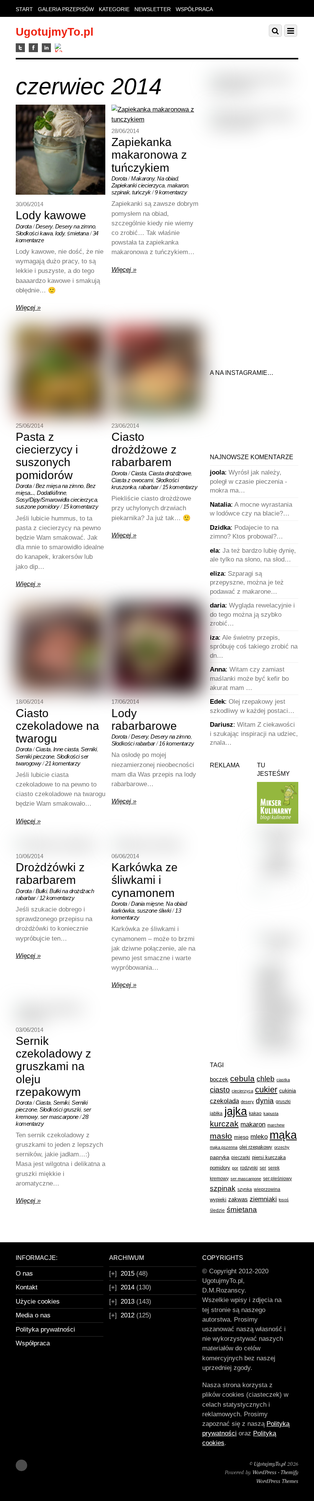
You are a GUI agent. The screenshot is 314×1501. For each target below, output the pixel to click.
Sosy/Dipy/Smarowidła (42, 499)
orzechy (281, 1147)
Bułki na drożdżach (71, 891)
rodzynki (249, 1168)
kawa (46, 233)
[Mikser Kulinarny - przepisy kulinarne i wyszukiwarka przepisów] (277, 821)
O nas (24, 1273)
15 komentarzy (80, 506)
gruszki (72, 1109)
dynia (265, 1101)
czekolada (224, 1101)
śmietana (77, 233)
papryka (219, 1157)
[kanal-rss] (59, 48)
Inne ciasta (65, 749)
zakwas (238, 1199)
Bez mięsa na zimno (59, 486)
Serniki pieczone (35, 756)
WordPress (264, 1472)
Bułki (41, 891)
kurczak (224, 1123)
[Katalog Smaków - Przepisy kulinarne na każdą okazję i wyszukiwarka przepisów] (277, 1025)
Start (24, 9)
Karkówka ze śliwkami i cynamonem (144, 880)
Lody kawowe (51, 215)
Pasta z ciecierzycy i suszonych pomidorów (47, 455)
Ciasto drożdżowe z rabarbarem (144, 449)
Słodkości (27, 233)
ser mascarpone (59, 1116)
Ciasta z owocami (132, 480)
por (235, 1168)
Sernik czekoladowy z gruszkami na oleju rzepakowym (53, 1066)
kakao (255, 1113)
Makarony (142, 178)
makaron (177, 185)
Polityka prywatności (45, 1329)
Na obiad (167, 178)
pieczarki (240, 1157)
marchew (276, 1125)
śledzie (217, 1210)
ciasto (220, 1090)
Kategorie (114, 9)
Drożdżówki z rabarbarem (50, 873)
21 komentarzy (62, 763)
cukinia (287, 1090)
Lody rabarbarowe (144, 719)
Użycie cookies (38, 1301)
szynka (244, 1189)
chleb (266, 1079)
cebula (242, 1078)
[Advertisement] (262, 195)
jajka (235, 1111)
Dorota (23, 226)
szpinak (120, 192)
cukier (266, 1089)
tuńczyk (141, 192)
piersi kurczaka (269, 1157)
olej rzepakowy (255, 1147)
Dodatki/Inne (51, 492)
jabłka (216, 1113)
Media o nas (33, 1315)
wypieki (218, 1199)
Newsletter (152, 9)
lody (59, 233)
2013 (127, 1301)
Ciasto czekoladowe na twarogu (57, 726)
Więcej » (28, 307)
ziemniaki (263, 1199)
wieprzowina (267, 1189)
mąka (283, 1134)
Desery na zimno (75, 226)
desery (247, 1101)
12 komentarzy (57, 898)
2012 (127, 1315)
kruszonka (123, 487)
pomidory (220, 1168)
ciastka (283, 1079)
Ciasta (138, 473)
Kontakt (27, 1287)
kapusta (270, 1113)
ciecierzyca (151, 185)
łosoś (284, 1199)
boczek (219, 1079)
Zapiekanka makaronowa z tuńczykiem (149, 155)
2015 (127, 1273)
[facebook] (33, 48)
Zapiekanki (124, 185)
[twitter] (20, 48)
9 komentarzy (171, 192)
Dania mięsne (147, 903)
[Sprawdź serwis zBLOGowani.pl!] (277, 948)
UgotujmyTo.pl (270, 1464)
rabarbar (148, 487)
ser (263, 1168)
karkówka (122, 910)
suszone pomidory (37, 506)
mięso (241, 1137)
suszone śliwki (154, 910)
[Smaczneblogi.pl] (277, 840)
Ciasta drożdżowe (170, 473)
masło (221, 1135)
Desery (44, 226)
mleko (259, 1136)
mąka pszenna (223, 1147)
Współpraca (194, 9)
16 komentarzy (176, 743)
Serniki (89, 749)
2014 (127, 1287)
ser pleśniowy (277, 1178)
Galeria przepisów (66, 9)
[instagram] (46, 48)
